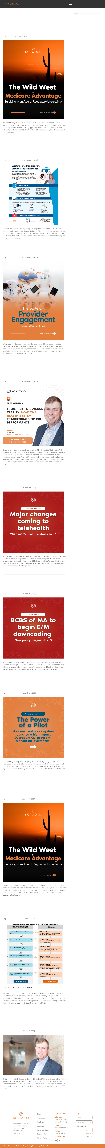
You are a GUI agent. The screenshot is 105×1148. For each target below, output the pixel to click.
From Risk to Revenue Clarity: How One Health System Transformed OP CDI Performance (31, 373)
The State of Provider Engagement (28, 253)
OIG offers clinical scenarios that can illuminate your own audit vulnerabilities (87, 56)
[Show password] (90, 1122)
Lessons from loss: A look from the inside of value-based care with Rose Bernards (86, 48)
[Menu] (70, 4)
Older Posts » (60, 1103)
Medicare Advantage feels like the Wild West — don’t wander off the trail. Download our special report (32, 790)
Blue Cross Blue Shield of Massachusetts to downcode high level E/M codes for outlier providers (33, 585)
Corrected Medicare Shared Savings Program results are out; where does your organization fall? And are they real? (33, 1022)
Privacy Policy (55, 1146)
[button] (56, 1140)
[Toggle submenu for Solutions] (96, 1122)
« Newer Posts (9, 1103)
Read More (7, 136)
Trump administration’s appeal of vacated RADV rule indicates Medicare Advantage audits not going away (33, 28)
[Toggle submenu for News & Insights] (96, 1129)
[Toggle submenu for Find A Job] (96, 1117)
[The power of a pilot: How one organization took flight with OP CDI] (33, 727)
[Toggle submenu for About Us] (96, 1126)
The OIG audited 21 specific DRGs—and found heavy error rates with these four (86, 40)
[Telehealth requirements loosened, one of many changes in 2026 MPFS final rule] (33, 522)
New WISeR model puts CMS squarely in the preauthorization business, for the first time (33, 151)
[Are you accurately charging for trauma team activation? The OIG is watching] (33, 956)
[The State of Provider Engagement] (33, 301)
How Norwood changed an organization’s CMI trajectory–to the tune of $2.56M (86, 27)
